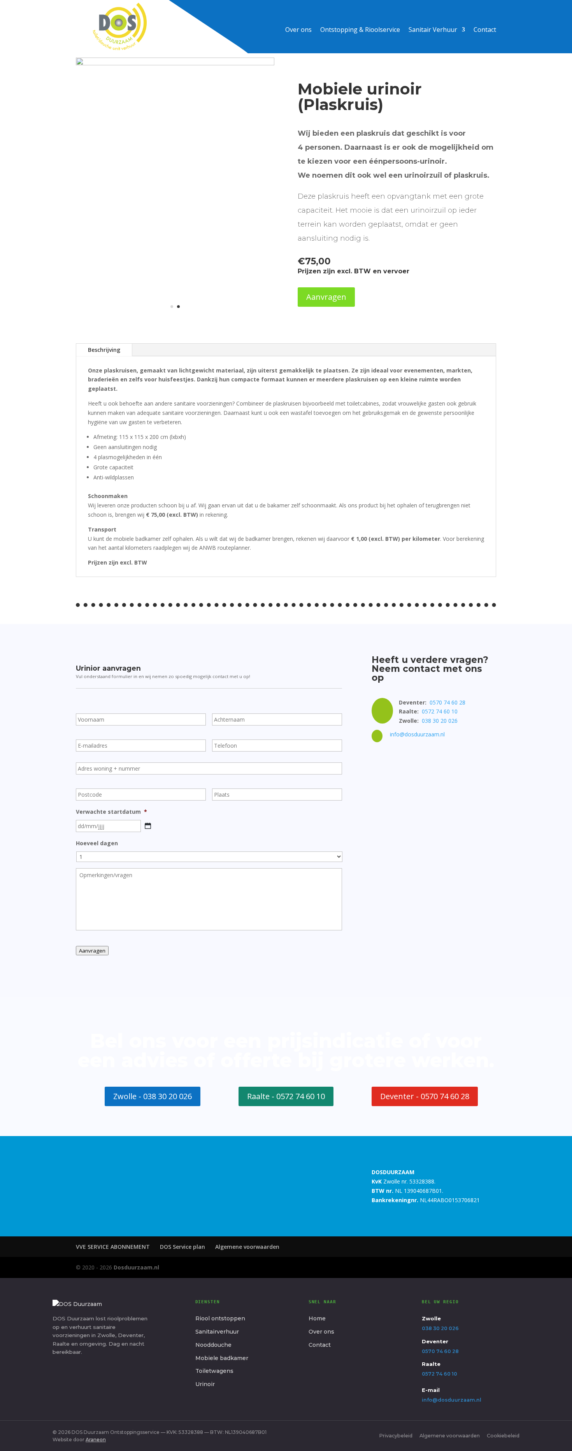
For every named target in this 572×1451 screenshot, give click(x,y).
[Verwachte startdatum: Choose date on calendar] (148, 826)
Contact (485, 30)
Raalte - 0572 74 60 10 (286, 1096)
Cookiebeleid (503, 1436)
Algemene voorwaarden (247, 1246)
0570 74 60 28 (447, 702)
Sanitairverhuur (217, 1331)
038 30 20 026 (440, 720)
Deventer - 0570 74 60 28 (424, 1096)
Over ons (298, 30)
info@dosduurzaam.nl (417, 734)
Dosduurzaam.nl (136, 1267)
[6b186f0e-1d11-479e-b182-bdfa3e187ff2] (175, 63)
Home (317, 1318)
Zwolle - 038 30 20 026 (152, 1096)
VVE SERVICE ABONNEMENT (113, 1246)
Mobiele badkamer (221, 1358)
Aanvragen (326, 297)
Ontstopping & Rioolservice (360, 30)
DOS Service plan (182, 1246)
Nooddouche (213, 1344)
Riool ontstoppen (220, 1318)
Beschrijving (104, 349)
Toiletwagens (214, 1370)
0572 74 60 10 (440, 711)
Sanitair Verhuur (433, 30)
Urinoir (205, 1384)
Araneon (96, 1439)
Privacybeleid (395, 1436)
